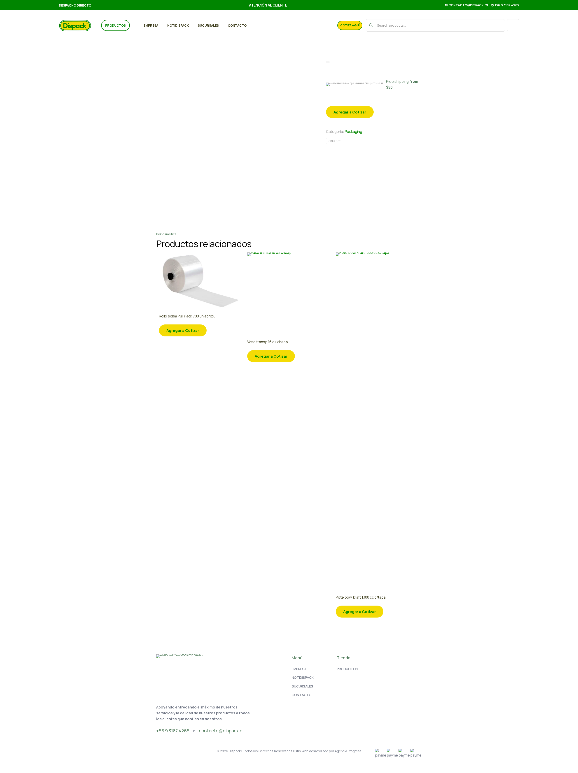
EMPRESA (299, 669)
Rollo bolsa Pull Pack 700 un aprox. (187, 316)
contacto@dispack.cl (221, 731)
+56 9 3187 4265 (172, 731)
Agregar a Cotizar (349, 112)
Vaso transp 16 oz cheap (267, 341)
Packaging (353, 131)
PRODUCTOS (347, 669)
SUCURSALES (302, 686)
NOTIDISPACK (303, 677)
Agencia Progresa (348, 751)
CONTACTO (302, 694)
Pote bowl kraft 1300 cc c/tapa (361, 597)
